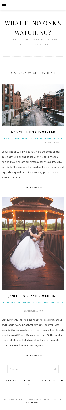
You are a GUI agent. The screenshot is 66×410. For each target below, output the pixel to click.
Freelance (49, 303)
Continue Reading (33, 187)
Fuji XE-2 (16, 307)
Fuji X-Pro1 (36, 139)
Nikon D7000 (44, 307)
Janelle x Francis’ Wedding (33, 296)
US (39, 143)
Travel (32, 143)
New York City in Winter (33, 132)
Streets (21, 143)
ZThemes (34, 402)
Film (17, 139)
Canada (26, 303)
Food (24, 139)
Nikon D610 (29, 307)
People (10, 143)
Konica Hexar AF (53, 139)
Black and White (11, 303)
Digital (8, 139)
